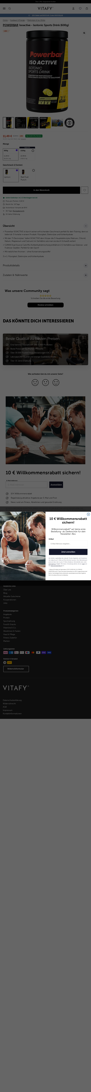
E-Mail (51, 539)
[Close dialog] (88, 514)
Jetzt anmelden (68, 552)
